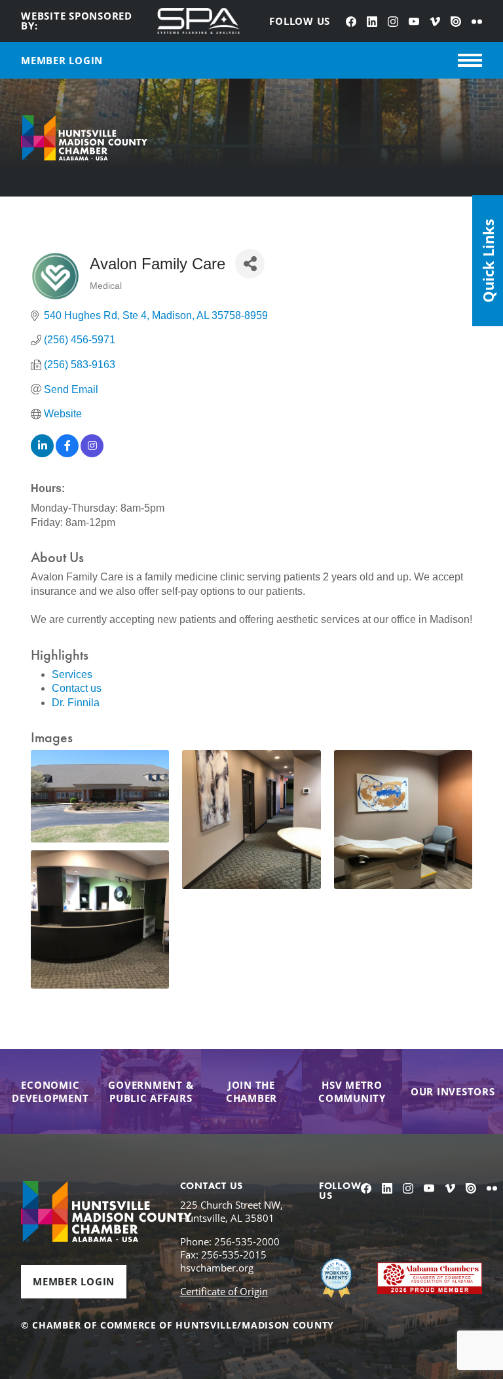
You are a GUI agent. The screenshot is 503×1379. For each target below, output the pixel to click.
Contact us (77, 688)
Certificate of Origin (224, 1291)
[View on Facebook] (67, 453)
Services (72, 674)
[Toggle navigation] (470, 60)
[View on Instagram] (92, 453)
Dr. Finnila (76, 702)
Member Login (74, 1281)
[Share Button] (250, 263)
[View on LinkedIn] (42, 453)
